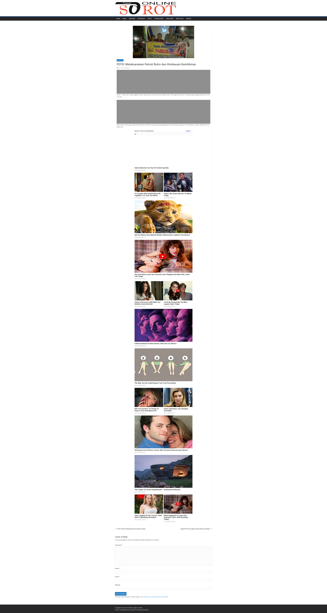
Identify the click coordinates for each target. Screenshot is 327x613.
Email (117, 577)
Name (117, 568)
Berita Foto (180, 18)
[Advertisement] (163, 82)
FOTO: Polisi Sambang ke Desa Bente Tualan (131, 529)
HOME (118, 18)
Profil (150, 18)
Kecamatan (141, 18)
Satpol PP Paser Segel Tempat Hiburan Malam (195, 529)
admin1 (128, 68)
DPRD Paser (169, 18)
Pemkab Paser (158, 18)
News (124, 18)
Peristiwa (132, 18)
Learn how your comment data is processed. (154, 597)
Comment (118, 545)
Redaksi (188, 18)
